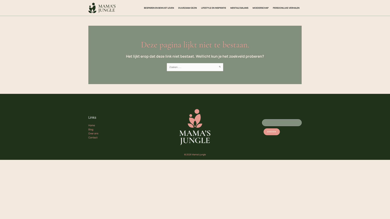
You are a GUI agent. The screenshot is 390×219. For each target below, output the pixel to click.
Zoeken (271, 132)
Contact (93, 137)
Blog (90, 129)
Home (91, 125)
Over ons (93, 133)
